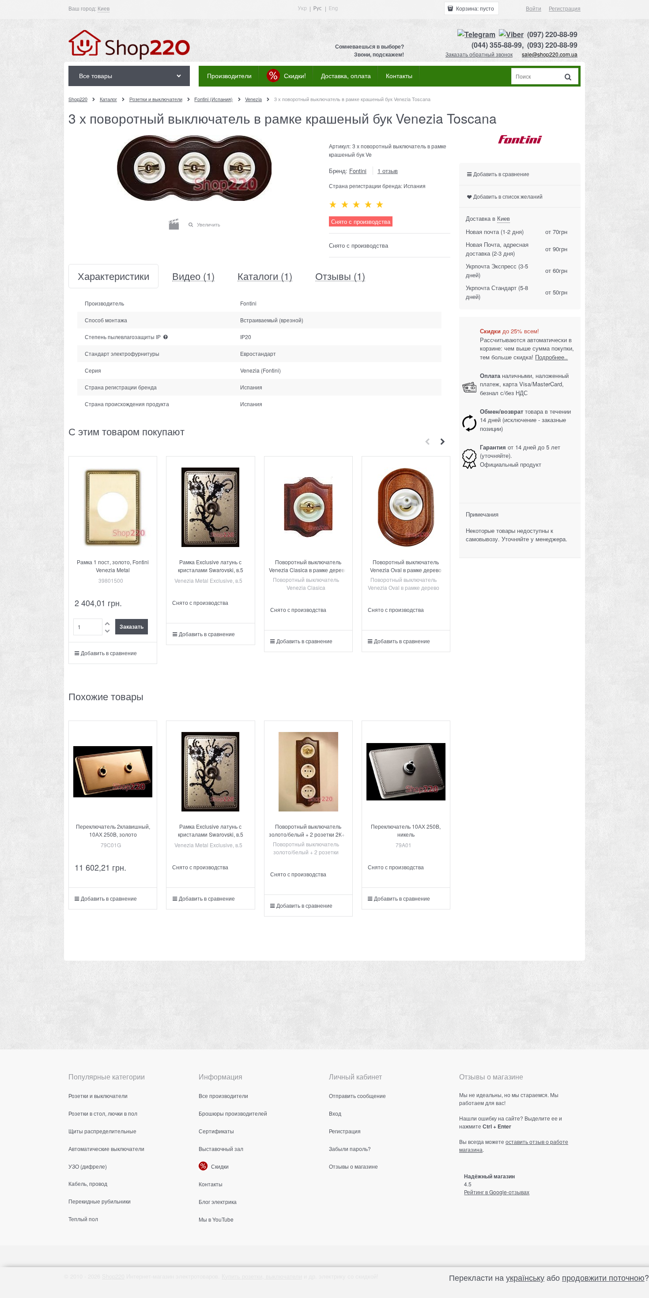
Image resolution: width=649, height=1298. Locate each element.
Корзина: (474, 8)
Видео (193, 276)
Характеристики (113, 276)
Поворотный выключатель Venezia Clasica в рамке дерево (308, 566)
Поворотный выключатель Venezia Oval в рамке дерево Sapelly (405, 569)
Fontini (357, 170)
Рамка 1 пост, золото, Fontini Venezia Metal (113, 566)
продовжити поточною (603, 1277)
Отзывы (340, 276)
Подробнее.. (551, 357)
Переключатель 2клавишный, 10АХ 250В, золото (113, 830)
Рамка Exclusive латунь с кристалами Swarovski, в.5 (210, 566)
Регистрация (565, 8)
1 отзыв (387, 170)
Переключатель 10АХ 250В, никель (406, 830)
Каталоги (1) (265, 276)
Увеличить (208, 224)
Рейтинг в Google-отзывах (496, 1192)
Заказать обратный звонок (479, 54)
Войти (533, 8)
